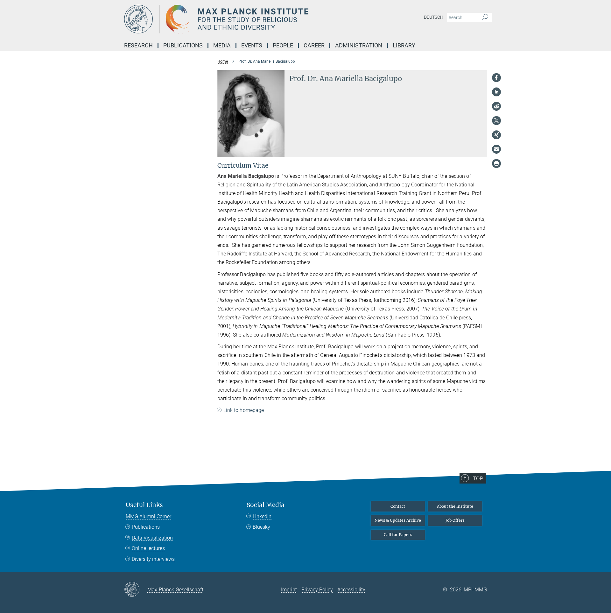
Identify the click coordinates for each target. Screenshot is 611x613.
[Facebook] (496, 77)
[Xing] (496, 135)
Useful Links (144, 505)
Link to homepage (243, 410)
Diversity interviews (153, 559)
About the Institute (455, 506)
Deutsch (433, 17)
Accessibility (351, 590)
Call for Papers (398, 534)
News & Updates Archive (398, 520)
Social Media (265, 505)
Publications (146, 527)
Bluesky (261, 527)
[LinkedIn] (496, 92)
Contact (397, 506)
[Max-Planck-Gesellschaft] (135, 589)
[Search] (485, 17)
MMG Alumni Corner (148, 516)
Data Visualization (152, 538)
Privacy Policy (317, 590)
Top (478, 478)
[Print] (496, 163)
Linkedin (262, 516)
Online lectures (148, 548)
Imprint (289, 590)
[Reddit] (496, 106)
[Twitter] (496, 120)
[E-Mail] (496, 149)
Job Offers (455, 520)
